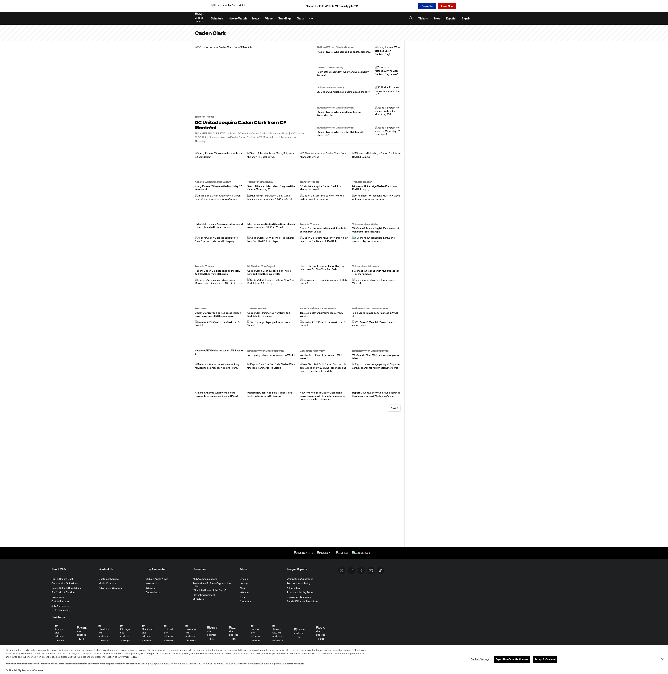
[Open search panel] (411, 18)
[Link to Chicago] (125, 631)
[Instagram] (351, 570)
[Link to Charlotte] (103, 631)
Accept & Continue (545, 659)
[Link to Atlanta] (60, 631)
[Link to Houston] (256, 631)
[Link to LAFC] (321, 631)
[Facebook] (361, 570)
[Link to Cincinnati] (147, 631)
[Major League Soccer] (201, 18)
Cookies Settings (480, 659)
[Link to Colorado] (169, 631)
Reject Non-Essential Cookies (512, 659)
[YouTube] (370, 570)
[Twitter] (341, 570)
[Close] (662, 659)
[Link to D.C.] (234, 631)
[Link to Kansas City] (277, 631)
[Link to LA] (299, 631)
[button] (311, 18)
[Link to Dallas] (212, 631)
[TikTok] (380, 570)
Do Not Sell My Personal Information (25, 670)
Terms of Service (48, 663)
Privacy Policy (128, 656)
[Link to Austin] (82, 631)
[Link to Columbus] (190, 631)
